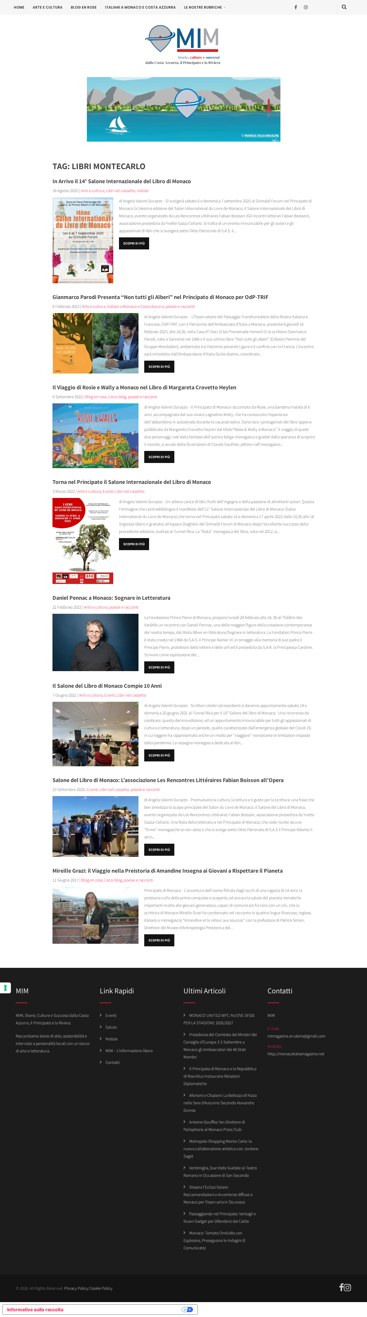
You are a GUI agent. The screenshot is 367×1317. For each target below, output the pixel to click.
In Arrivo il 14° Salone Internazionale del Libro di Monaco (121, 181)
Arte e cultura (48, 7)
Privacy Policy (76, 1288)
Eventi (108, 491)
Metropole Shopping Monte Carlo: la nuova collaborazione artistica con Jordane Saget (221, 1148)
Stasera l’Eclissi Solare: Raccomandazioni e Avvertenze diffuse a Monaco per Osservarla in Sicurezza (218, 1194)
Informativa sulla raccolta (35, 1309)
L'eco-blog (117, 396)
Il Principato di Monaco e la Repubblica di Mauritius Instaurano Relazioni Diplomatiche (220, 1076)
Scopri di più (134, 243)
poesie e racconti (180, 306)
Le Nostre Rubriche (203, 7)
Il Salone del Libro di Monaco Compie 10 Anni (107, 685)
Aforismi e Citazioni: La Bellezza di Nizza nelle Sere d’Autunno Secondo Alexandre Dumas (220, 1103)
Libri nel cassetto (120, 190)
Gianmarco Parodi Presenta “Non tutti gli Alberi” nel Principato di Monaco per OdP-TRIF (160, 297)
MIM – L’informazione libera (129, 1050)
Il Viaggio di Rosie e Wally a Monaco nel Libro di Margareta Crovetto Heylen (144, 387)
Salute (111, 1027)
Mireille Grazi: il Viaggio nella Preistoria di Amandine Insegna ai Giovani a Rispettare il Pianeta (167, 870)
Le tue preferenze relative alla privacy (125, 1309)
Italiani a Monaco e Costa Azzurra (140, 7)
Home (19, 7)
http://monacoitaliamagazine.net (296, 1053)
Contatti (113, 1062)
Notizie (112, 1039)
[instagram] (306, 7)
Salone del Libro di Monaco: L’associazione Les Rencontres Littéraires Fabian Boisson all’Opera (168, 780)
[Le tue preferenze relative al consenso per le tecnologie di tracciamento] (5, 987)
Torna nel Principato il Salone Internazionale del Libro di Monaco (131, 482)
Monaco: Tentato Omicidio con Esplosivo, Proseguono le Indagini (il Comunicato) (214, 1240)
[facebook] (296, 7)
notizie (143, 190)
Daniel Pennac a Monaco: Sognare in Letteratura (111, 597)
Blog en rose (84, 7)
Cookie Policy (100, 1288)
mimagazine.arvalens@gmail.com (296, 1036)
